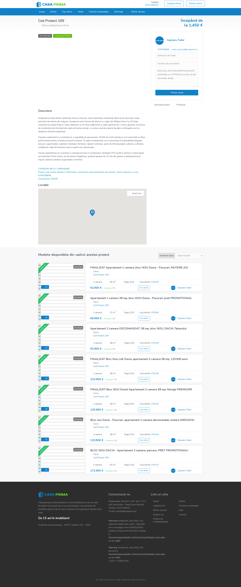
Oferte (53, 11)
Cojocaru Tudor (176, 40)
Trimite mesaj (176, 92)
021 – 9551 (85, 525)
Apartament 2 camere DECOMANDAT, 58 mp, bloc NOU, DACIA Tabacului (138, 328)
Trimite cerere (195, 3)
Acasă (42, 11)
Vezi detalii (144, 287)
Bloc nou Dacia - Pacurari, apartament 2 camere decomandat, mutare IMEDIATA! (142, 420)
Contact (182, 514)
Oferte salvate (138, 11)
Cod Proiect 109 (101, 274)
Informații (118, 11)
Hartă (80, 11)
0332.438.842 (151, 5)
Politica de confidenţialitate (160, 520)
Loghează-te (159, 505)
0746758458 (163, 49)
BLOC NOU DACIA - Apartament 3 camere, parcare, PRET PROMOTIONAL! (139, 450)
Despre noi (158, 514)
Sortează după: (167, 255)
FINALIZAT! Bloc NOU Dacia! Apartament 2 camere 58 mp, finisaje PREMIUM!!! (141, 389)
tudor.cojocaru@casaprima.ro (185, 49)
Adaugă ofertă (174, 3)
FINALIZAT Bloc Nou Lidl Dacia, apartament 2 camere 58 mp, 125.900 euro (139, 359)
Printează (180, 104)
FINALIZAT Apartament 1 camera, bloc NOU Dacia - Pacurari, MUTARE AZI (139, 267)
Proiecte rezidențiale (99, 11)
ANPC (67, 525)
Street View (137, 193)
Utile (181, 510)
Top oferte (67, 11)
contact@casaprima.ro (125, 511)
